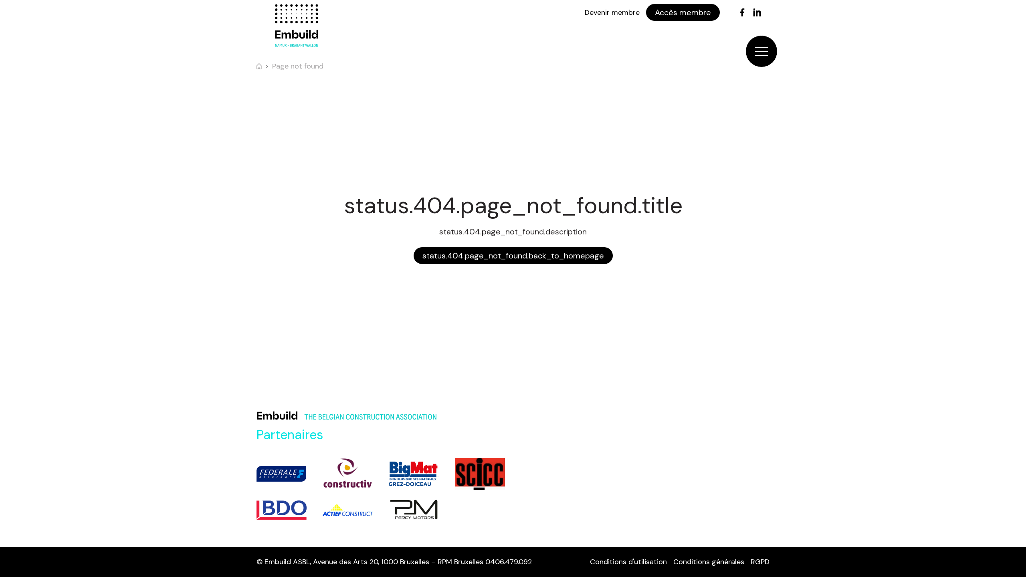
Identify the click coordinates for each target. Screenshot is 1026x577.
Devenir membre (612, 12)
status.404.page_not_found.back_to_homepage (513, 255)
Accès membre (683, 12)
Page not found (297, 66)
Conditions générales (708, 562)
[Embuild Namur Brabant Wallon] (297, 25)
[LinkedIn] (757, 12)
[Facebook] (742, 12)
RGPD (760, 562)
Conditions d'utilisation (628, 562)
